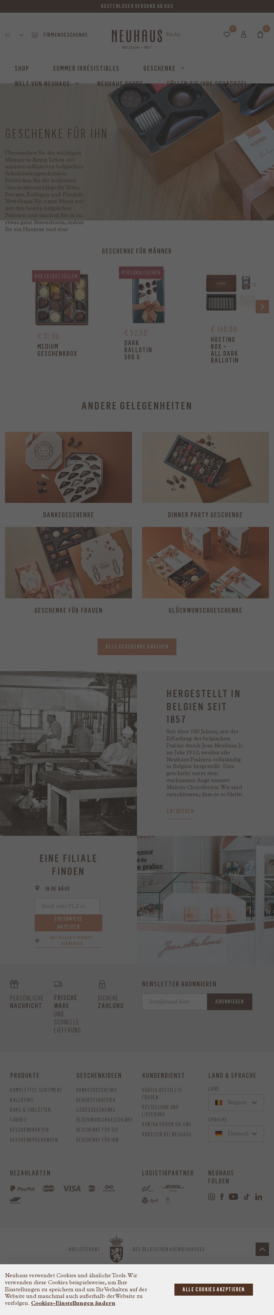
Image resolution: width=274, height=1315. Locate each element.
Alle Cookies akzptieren (213, 1289)
